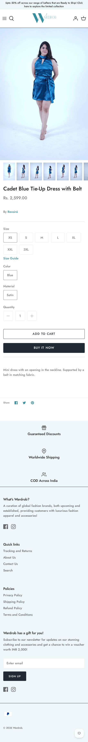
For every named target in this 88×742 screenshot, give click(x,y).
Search (8, 570)
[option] (44, 94)
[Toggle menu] (4, 18)
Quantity (9, 307)
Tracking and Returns (17, 551)
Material (9, 286)
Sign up (15, 676)
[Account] (74, 18)
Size (6, 229)
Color (7, 266)
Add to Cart (44, 334)
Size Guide (10, 258)
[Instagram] (13, 526)
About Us (9, 557)
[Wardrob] (44, 18)
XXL (10, 249)
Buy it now (44, 347)
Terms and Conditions (18, 614)
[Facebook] (5, 526)
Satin (10, 295)
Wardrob (17, 728)
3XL (26, 249)
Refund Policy (12, 608)
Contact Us (10, 564)
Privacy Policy (12, 595)
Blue (10, 275)
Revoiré (13, 212)
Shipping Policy (14, 602)
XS (10, 237)
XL (73, 237)
